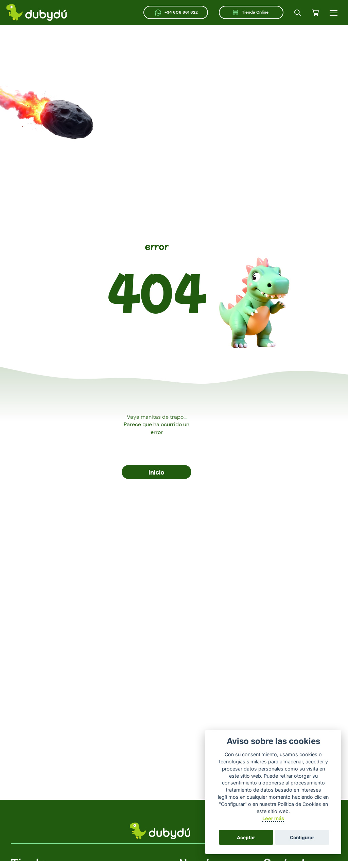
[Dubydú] (36, 12)
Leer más (273, 818)
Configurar (302, 837)
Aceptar (246, 837)
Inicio (156, 472)
